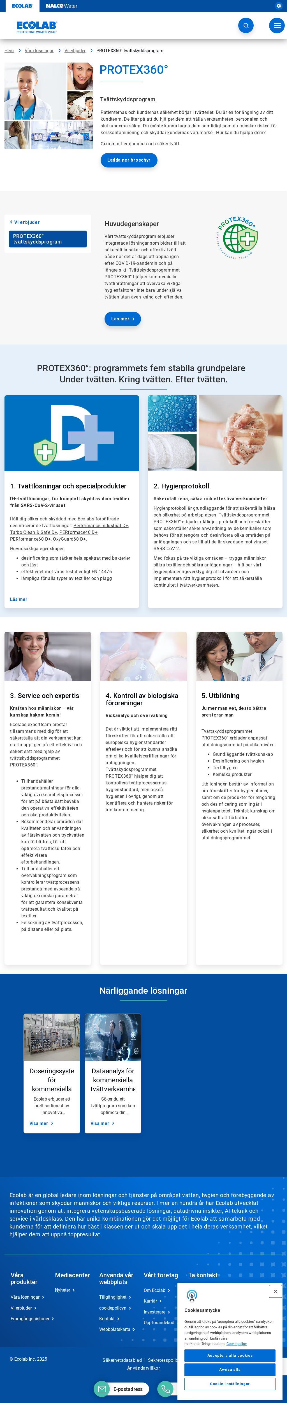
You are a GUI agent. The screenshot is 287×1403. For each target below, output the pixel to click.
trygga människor (247, 558)
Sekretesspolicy (164, 1360)
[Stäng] (275, 1291)
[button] (246, 25)
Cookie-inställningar (230, 1384)
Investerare (154, 1312)
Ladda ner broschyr (129, 160)
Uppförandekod (159, 1322)
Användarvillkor (143, 1368)
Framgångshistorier (27, 1318)
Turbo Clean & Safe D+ (33, 532)
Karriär (150, 1301)
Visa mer (38, 1123)
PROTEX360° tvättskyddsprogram (37, 239)
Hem (9, 50)
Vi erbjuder (74, 50)
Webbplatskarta (114, 1329)
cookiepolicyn (112, 1308)
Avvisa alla (229, 1369)
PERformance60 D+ (30, 539)
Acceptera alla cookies (230, 1355)
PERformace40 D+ (78, 532)
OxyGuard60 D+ (69, 539)
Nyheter (62, 1290)
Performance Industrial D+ (100, 525)
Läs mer (120, 319)
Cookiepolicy (236, 1344)
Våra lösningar (39, 50)
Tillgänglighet (112, 1297)
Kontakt (107, 1318)
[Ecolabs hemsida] (31, 27)
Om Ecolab (154, 1290)
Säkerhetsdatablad (122, 1360)
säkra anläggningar (212, 565)
